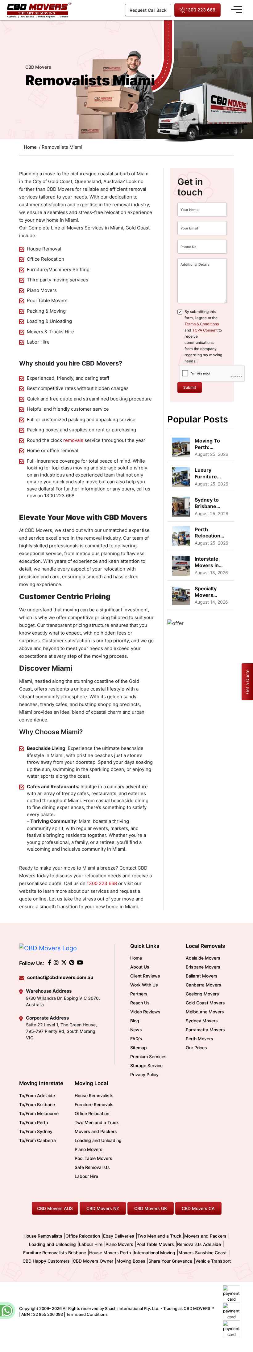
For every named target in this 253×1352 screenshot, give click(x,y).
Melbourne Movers (205, 1011)
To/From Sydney (35, 1131)
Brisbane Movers (203, 966)
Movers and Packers (96, 1131)
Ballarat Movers (202, 975)
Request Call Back (148, 10)
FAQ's (136, 1038)
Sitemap (138, 1047)
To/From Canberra (37, 1140)
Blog (134, 1020)
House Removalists (94, 1095)
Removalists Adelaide (199, 1244)
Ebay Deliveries (118, 1236)
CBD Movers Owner (93, 1261)
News (136, 1029)
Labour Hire (86, 1176)
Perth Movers (199, 1038)
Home (136, 958)
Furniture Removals (94, 1104)
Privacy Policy (144, 1074)
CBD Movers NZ (102, 1208)
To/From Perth (33, 1122)
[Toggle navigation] (236, 8)
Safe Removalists (92, 1167)
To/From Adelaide (37, 1095)
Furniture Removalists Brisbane (54, 1252)
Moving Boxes (130, 1261)
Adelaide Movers (203, 958)
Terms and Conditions (87, 1314)
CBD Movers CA (198, 1208)
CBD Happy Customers (46, 1261)
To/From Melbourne (39, 1113)
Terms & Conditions (202, 324)
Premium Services (148, 1056)
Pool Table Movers (93, 1158)
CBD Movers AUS (55, 1208)
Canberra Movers (203, 984)
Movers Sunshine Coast (202, 1252)
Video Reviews (145, 1011)
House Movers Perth (110, 1252)
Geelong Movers (202, 993)
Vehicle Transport (213, 1261)
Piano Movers (88, 1149)
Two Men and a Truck (97, 1122)
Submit (189, 387)
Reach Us (140, 1002)
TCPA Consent (205, 330)
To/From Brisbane (37, 1104)
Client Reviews (145, 975)
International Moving (154, 1252)
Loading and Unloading (98, 1140)
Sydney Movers (202, 1020)
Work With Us (144, 984)
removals (73, 440)
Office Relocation (92, 1113)
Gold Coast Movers (205, 1002)
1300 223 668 (200, 9)
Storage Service (146, 1065)
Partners (138, 993)
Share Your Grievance (170, 1261)
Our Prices (196, 1047)
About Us (139, 966)
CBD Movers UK (150, 1208)
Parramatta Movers (205, 1029)
